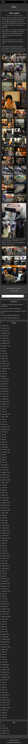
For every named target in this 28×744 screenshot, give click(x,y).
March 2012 (4, 424)
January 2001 (5, 697)
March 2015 (4, 386)
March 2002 (5, 662)
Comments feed (6, 730)
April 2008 (4, 520)
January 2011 (5, 447)
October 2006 (5, 558)
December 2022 (6, 341)
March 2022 (5, 356)
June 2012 (4, 422)
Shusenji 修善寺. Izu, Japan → (14, 288)
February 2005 (5, 578)
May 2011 (4, 439)
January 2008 (5, 528)
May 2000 (4, 717)
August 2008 (5, 513)
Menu (4, 2)
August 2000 (5, 710)
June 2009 (4, 487)
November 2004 (6, 586)
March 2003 (5, 631)
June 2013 (4, 411)
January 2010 (5, 470)
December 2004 (6, 583)
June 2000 (4, 715)
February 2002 (5, 664)
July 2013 (4, 409)
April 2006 (4, 561)
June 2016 (4, 374)
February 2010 (5, 467)
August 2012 (5, 416)
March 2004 (5, 601)
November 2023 (5, 328)
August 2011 (5, 432)
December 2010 (6, 449)
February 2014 (5, 396)
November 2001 (5, 672)
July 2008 (4, 515)
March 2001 (4, 692)
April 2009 (4, 492)
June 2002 (4, 654)
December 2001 (6, 669)
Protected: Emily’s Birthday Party (10, 315)
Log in (3, 725)
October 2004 (5, 589)
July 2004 (4, 594)
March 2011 (4, 444)
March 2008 (5, 523)
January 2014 (5, 399)
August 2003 (5, 619)
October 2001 (5, 675)
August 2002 (5, 649)
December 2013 (5, 401)
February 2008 (5, 525)
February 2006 (5, 566)
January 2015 (5, 391)
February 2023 (5, 336)
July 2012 (4, 419)
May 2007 (4, 546)
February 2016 (5, 379)
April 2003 (4, 629)
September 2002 (6, 647)
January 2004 (5, 606)
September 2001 (6, 677)
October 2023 (5, 331)
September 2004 (6, 591)
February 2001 (5, 695)
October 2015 (5, 381)
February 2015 (5, 389)
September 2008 (6, 510)
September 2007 (6, 538)
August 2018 (5, 358)
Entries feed (5, 728)
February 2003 (5, 634)
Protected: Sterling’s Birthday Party (11, 308)
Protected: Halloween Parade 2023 (11, 318)
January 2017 (5, 361)
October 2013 (5, 406)
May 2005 (4, 576)
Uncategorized (19, 15)
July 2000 (4, 712)
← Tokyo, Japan (14, 290)
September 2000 (6, 707)
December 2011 (5, 427)
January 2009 (5, 500)
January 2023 (5, 338)
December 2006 (6, 556)
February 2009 (5, 497)
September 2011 (6, 429)
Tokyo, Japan (14, 13)
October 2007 (5, 535)
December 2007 (6, 530)
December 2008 (6, 502)
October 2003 (5, 614)
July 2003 (4, 621)
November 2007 (6, 533)
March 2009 (5, 495)
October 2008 (5, 508)
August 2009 (5, 482)
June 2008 (4, 518)
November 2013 (5, 404)
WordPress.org (5, 733)
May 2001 (4, 687)
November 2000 (6, 702)
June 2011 (4, 437)
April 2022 (4, 353)
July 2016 (4, 371)
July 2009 (4, 485)
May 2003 (4, 626)
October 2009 (5, 477)
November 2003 (6, 611)
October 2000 (5, 705)
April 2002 (4, 659)
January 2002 (5, 667)
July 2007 (4, 543)
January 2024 (5, 326)
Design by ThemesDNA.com (14, 742)
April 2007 (4, 548)
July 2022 (4, 348)
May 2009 (4, 490)
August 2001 (5, 680)
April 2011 (4, 442)
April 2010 (4, 462)
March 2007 (5, 551)
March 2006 (5, 563)
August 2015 (5, 384)
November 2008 (6, 505)
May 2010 (4, 460)
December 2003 (6, 609)
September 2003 (6, 616)
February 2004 (5, 604)
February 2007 (5, 553)
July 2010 (4, 454)
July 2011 (4, 434)
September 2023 (6, 333)
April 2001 (4, 690)
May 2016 (4, 376)
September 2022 (6, 346)
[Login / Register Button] (24, 2)
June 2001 (4, 685)
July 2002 (4, 652)
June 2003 (4, 624)
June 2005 (4, 573)
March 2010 (4, 465)
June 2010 (4, 457)
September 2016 (6, 368)
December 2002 (6, 639)
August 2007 (5, 540)
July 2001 (4, 682)
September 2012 (6, 414)
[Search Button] (26, 2)
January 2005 (5, 581)
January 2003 (5, 637)
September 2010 (6, 452)
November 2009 (6, 475)
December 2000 (6, 700)
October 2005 (5, 568)
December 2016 (5, 363)
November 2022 (5, 343)
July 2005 (4, 571)
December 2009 (6, 472)
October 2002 (5, 644)
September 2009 (6, 480)
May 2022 (4, 351)
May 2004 (4, 596)
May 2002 (4, 657)
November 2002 (6, 642)
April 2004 (4, 599)
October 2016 (5, 366)
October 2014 (5, 394)
